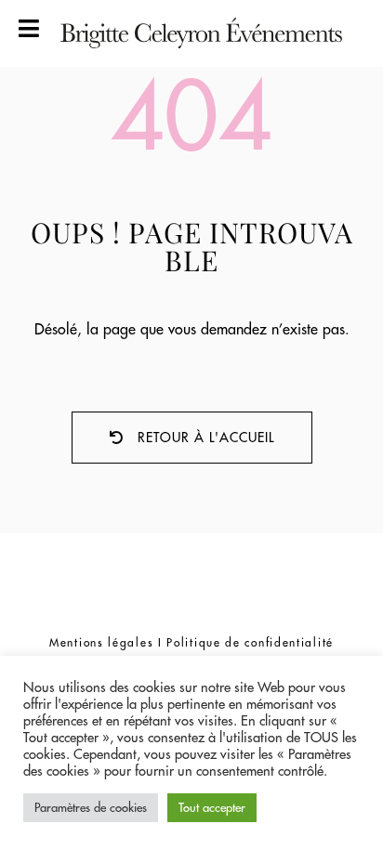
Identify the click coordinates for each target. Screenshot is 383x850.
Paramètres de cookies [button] (90, 807)
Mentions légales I (107, 642)
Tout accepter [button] (211, 807)
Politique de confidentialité (250, 642)
